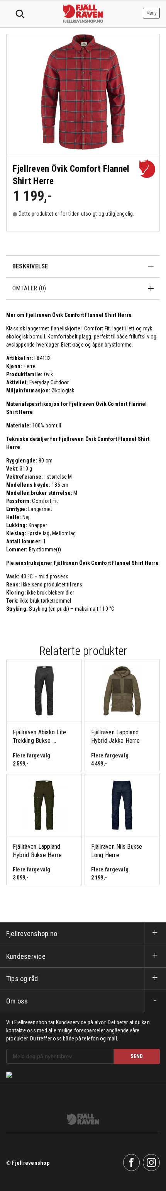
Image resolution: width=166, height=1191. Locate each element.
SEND (136, 1056)
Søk (20, 14)
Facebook (131, 1162)
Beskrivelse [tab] (30, 266)
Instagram (151, 1162)
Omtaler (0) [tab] (29, 288)
